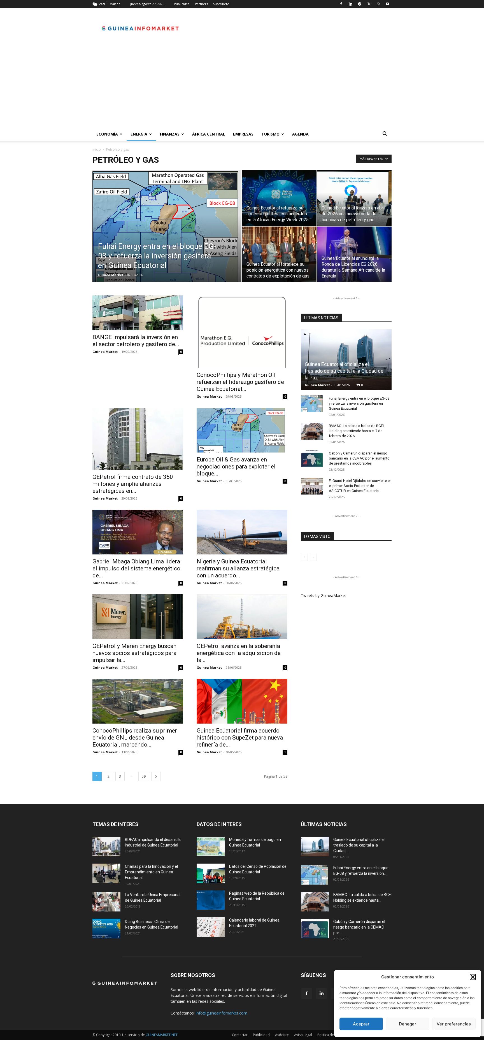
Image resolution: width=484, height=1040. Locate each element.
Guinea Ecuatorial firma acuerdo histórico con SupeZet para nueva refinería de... (240, 737)
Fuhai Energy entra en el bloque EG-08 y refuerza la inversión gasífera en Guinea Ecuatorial (359, 403)
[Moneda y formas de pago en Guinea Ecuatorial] (211, 846)
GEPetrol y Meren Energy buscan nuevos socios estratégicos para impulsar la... (134, 653)
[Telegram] (359, 4)
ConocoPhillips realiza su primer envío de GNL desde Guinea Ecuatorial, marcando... (134, 737)
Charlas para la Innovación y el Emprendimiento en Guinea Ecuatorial (151, 872)
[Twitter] (369, 4)
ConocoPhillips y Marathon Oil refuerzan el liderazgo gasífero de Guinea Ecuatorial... (240, 382)
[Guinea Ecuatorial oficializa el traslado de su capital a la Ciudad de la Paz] (346, 359)
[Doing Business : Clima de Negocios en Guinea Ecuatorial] (106, 928)
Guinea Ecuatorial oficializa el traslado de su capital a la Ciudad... (359, 845)
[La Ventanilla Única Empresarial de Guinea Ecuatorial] (106, 901)
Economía (107, 134)
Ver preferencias (454, 1024)
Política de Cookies (332, 1034)
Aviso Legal (303, 1034)
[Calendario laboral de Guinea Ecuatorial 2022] (211, 927)
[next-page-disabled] (313, 557)
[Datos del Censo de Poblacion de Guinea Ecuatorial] (211, 873)
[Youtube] (387, 4)
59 (144, 776)
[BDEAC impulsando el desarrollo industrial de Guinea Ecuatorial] (106, 846)
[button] (473, 977)
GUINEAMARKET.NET (162, 1034)
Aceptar (361, 1024)
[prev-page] (304, 557)
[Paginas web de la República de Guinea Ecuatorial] (211, 900)
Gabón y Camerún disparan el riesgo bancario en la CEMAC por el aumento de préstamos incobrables (359, 458)
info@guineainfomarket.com (221, 1013)
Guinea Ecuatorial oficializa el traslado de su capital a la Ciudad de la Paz (344, 371)
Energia (139, 134)
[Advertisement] (242, 85)
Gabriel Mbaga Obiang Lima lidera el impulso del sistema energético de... (136, 568)
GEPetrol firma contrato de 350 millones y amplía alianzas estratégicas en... (132, 484)
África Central (208, 134)
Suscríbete (221, 4)
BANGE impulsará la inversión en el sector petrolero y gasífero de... (135, 341)
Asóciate (282, 1034)
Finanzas (170, 134)
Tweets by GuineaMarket (323, 595)
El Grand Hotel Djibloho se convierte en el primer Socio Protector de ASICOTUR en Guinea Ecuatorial (360, 486)
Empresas (243, 134)
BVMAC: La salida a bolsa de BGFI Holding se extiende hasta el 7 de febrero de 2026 (356, 431)
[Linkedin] (350, 4)
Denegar (407, 1024)
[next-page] (156, 776)
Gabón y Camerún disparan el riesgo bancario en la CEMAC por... (359, 927)
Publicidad (182, 4)
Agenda (300, 134)
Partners (201, 4)
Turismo (270, 134)
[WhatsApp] (378, 4)
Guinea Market (110, 275)
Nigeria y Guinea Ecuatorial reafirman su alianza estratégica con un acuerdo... (238, 568)
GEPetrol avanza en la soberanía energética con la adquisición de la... (239, 653)
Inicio (96, 149)
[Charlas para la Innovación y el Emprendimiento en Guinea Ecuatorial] (106, 873)
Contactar (240, 1034)
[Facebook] (341, 4)
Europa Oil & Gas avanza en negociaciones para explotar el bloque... (236, 466)
